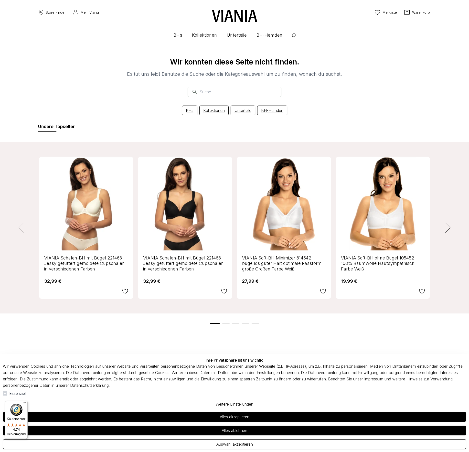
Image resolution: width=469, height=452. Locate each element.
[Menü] (25, 404)
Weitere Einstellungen (234, 404)
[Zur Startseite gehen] (234, 16)
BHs (189, 110)
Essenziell (17, 393)
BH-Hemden (272, 110)
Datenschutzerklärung (89, 385)
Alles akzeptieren (234, 416)
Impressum (373, 379)
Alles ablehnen (234, 430)
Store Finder (56, 12)
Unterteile (242, 110)
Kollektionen (214, 110)
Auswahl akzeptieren (234, 444)
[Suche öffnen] (294, 39)
